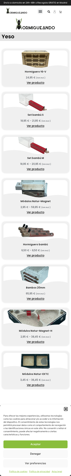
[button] (66, 409)
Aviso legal (57, 471)
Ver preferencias (35, 463)
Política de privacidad (39, 471)
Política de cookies (18, 471)
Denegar (35, 453)
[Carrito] (60, 12)
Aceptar (36, 444)
